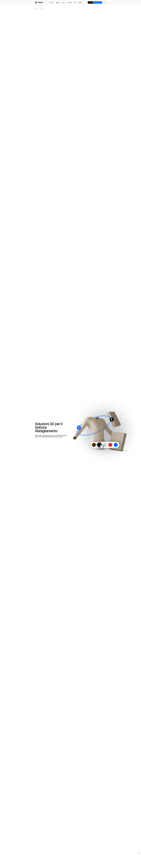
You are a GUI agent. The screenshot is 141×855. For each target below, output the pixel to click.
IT (103, 2)
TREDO (36, 8)
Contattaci (80, 2)
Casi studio (69, 2)
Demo (63, 2)
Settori (57, 2)
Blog (75, 2)
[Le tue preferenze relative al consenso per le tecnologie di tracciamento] (139, 853)
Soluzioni (51, 2)
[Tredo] (39, 2)
